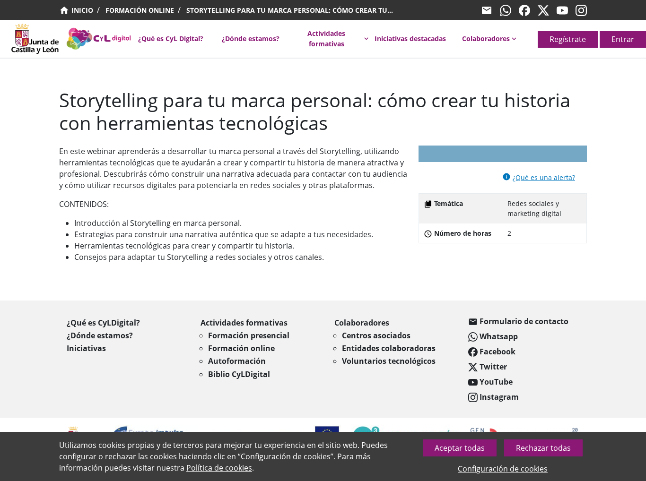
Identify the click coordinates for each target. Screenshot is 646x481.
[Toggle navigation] (5, 41)
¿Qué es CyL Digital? (170, 38)
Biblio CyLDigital (239, 374)
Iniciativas (86, 348)
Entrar (622, 39)
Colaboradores (486, 38)
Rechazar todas (543, 448)
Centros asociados (376, 335)
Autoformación (237, 361)
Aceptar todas (460, 448)
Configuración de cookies (503, 469)
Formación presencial (248, 335)
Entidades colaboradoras (389, 348)
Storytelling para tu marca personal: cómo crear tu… (289, 10)
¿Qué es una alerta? (544, 177)
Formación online (139, 10)
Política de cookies (219, 468)
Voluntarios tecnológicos (389, 361)
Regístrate (568, 39)
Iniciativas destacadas (410, 38)
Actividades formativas (326, 38)
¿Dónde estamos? (250, 38)
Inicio (81, 10)
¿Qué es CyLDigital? (103, 323)
